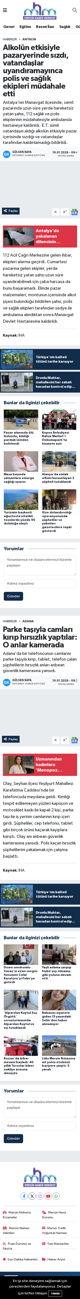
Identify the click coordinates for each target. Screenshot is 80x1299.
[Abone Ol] (74, 212)
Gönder (13, 596)
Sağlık (64, 27)
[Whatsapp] (56, 1196)
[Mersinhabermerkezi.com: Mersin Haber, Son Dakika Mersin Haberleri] (39, 10)
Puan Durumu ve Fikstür (17, 1246)
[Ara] (74, 11)
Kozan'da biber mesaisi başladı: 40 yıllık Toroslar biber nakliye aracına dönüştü (19, 1066)
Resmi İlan (45, 27)
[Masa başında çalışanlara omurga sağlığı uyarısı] (21, 461)
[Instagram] (40, 1196)
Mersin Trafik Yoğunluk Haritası (54, 1230)
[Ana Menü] (5, 11)
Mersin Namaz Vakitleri (16, 1230)
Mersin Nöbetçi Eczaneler (17, 1215)
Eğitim (25, 27)
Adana (28, 621)
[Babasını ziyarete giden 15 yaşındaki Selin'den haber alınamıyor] (59, 1000)
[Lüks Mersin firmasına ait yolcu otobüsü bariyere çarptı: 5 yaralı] (59, 1045)
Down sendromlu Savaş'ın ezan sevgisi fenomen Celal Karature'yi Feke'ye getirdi (20, 975)
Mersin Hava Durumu (54, 1215)
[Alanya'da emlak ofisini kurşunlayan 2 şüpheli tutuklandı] (59, 461)
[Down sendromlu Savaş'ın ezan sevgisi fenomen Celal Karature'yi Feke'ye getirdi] (21, 954)
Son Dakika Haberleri (23, 1259)
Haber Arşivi (56, 1259)
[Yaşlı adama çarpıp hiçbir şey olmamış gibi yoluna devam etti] (59, 954)
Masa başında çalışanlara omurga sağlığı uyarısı (19, 478)
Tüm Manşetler (58, 1243)
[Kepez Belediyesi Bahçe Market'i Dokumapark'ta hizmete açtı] (59, 419)
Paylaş (13, 210)
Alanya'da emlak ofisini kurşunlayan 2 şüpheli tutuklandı (58, 478)
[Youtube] (48, 1196)
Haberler (10, 39)
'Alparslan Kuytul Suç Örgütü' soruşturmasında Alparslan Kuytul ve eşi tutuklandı (20, 1020)
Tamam (55, 1293)
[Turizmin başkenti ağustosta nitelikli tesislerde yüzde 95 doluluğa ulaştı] (21, 499)
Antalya (29, 39)
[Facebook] (24, 1196)
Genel (8, 27)
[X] (32, 1196)
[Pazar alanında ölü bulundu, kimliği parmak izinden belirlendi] (21, 419)
